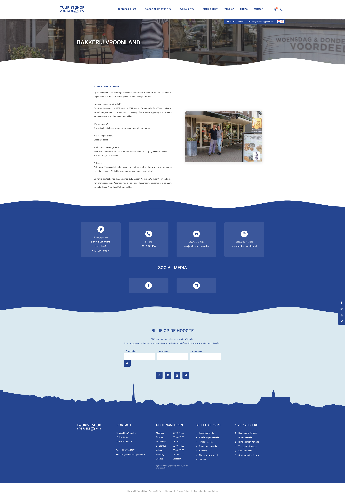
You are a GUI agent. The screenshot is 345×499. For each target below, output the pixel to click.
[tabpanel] (172, 42)
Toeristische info (127, 9)
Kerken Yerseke (245, 451)
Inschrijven (127, 363)
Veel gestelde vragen (247, 446)
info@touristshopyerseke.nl (262, 22)
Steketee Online (210, 491)
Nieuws (244, 9)
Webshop (229, 9)
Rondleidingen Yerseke (209, 437)
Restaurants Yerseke (208, 446)
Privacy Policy (183, 491)
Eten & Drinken (210, 9)
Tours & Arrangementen (158, 9)
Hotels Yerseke (206, 442)
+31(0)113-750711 (237, 22)
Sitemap (168, 491)
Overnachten (187, 9)
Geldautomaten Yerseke (249, 455)
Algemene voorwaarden (209, 455)
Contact (258, 9)
